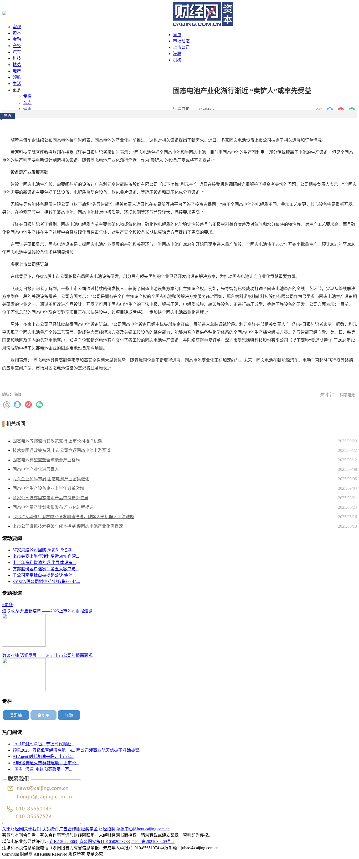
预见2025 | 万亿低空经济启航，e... (44, 750)
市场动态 (181, 41)
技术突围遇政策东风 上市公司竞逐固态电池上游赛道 (61, 450)
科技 (17, 58)
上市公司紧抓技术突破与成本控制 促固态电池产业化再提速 (68, 526)
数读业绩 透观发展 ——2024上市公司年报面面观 (47, 655)
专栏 (27, 96)
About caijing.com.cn (152, 829)
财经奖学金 (87, 829)
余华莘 (43, 715)
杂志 (27, 102)
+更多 (7, 604)
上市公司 (181, 47)
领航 (17, 77)
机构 (177, 60)
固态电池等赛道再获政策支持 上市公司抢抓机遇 (57, 441)
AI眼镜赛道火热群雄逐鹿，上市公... (46, 763)
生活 (17, 83)
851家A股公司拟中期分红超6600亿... (46, 581)
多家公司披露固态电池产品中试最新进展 (50, 498)
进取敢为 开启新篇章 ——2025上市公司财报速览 (47, 611)
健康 (27, 109)
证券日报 (181, 109)
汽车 (17, 52)
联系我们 (50, 829)
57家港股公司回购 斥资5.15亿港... (44, 550)
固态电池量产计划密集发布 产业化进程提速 (53, 507)
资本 (17, 33)
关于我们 (32, 829)
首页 (177, 34)
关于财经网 (12, 829)
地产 (17, 71)
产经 (17, 45)
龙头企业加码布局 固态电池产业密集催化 (51, 479)
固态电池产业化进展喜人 (36, 469)
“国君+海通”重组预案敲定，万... (42, 769)
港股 (177, 53)
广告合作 (67, 829)
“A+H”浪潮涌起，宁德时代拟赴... (43, 744)
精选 (17, 64)
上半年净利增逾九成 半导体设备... (44, 562)
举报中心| (125, 829)
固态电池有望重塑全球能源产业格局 (46, 460)
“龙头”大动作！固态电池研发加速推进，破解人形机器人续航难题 (73, 517)
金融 (17, 39)
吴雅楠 (16, 715)
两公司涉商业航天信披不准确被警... (109, 750)
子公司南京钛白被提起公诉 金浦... (44, 575)
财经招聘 (107, 829)
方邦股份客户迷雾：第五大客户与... (46, 569)
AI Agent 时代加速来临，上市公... (43, 756)
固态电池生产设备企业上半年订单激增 (48, 488)
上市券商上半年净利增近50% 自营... (46, 556)
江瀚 (69, 715)
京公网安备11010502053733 (104, 841)
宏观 (17, 26)
